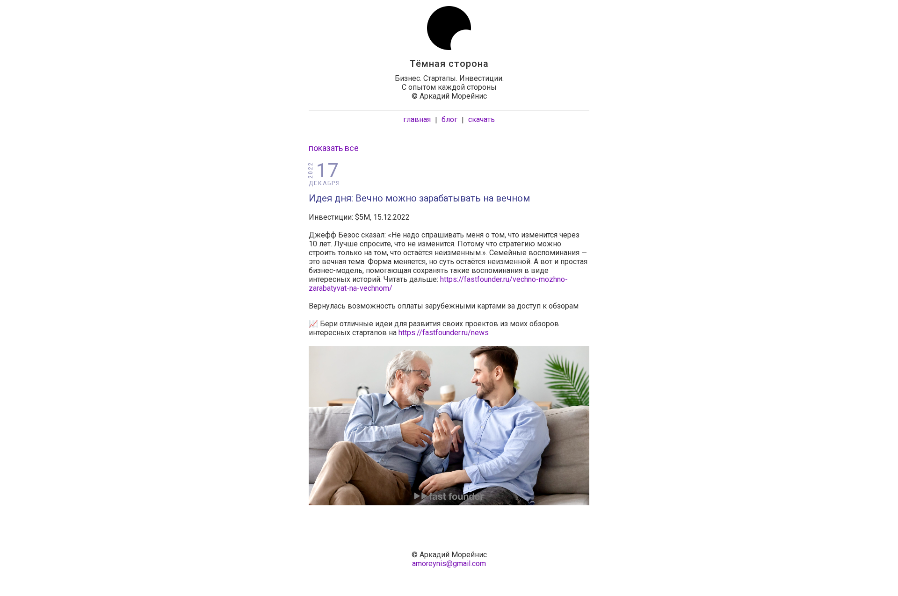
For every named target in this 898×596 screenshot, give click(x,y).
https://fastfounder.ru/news (443, 332)
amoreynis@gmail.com (449, 563)
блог (449, 119)
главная (417, 119)
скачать (481, 119)
